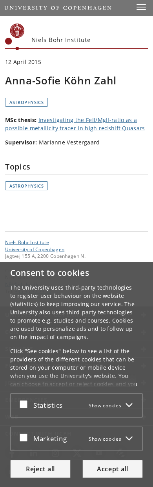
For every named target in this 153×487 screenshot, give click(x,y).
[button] (141, 7)
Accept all (112, 469)
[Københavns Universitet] (15, 37)
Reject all (40, 469)
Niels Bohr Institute (27, 242)
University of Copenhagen (34, 249)
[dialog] (76, 374)
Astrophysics (26, 102)
